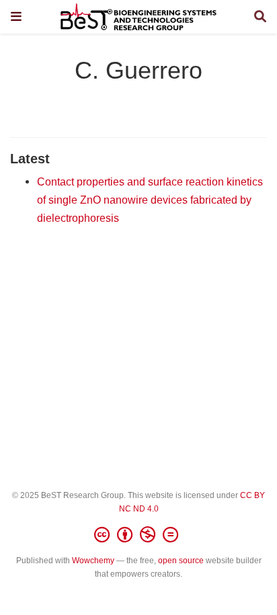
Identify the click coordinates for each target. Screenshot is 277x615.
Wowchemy (93, 560)
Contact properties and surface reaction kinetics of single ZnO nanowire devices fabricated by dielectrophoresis (150, 199)
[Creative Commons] (139, 535)
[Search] (260, 17)
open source (181, 560)
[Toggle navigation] (16, 16)
